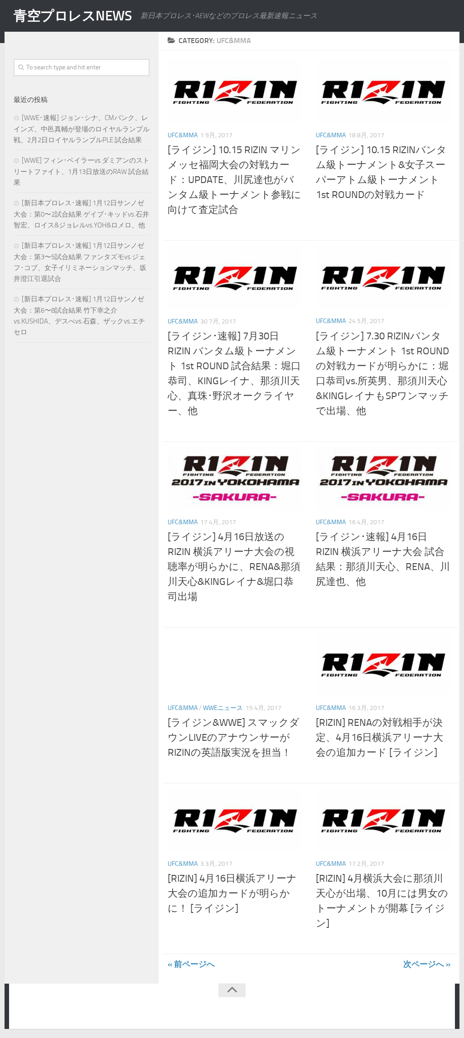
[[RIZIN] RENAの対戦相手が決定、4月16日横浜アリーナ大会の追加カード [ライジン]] (383, 663)
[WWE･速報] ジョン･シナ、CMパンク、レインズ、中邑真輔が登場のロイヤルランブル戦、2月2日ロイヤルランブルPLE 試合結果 (82, 129)
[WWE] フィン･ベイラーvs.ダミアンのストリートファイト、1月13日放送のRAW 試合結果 (82, 171)
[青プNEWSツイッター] (421, 1008)
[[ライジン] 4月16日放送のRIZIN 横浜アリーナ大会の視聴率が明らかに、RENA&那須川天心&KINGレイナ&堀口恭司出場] (235, 478)
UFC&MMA (183, 135)
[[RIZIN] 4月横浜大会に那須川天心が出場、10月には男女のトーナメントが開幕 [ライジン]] (383, 819)
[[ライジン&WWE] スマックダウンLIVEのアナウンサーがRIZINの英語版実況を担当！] (235, 663)
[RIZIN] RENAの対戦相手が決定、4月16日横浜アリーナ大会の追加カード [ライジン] (379, 737)
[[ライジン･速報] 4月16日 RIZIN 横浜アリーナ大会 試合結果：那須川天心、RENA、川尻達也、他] (383, 478)
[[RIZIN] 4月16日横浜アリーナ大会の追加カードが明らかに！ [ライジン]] (235, 819)
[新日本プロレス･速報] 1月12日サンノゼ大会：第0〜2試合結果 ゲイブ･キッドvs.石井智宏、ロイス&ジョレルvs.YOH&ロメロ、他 (81, 214)
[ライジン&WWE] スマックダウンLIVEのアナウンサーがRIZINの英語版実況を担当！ (234, 737)
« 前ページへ (191, 964)
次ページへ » (426, 964)
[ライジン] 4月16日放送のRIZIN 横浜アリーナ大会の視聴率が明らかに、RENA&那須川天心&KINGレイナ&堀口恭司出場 (234, 567)
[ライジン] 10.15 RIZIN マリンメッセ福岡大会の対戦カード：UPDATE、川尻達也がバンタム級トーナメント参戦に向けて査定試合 (234, 180)
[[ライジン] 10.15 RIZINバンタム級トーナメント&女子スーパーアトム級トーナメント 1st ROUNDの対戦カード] (383, 91)
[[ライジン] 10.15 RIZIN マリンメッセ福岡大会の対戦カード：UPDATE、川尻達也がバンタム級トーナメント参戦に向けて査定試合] (235, 91)
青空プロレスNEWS (72, 16)
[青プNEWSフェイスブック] (439, 1008)
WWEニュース (223, 708)
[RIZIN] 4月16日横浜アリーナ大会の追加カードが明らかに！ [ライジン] (232, 893)
